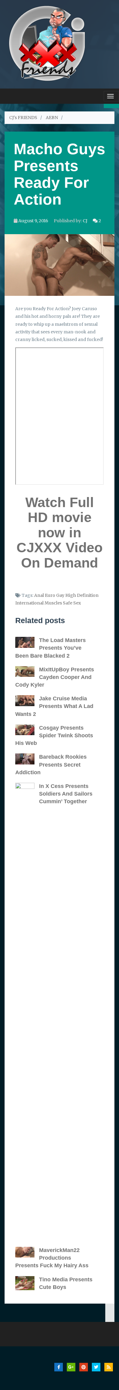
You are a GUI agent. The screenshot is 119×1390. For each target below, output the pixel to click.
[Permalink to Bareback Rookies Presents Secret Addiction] (27, 758)
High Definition (82, 595)
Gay (60, 595)
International (29, 603)
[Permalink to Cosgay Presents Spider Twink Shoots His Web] (27, 729)
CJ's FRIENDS (23, 117)
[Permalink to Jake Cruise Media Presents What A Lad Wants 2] (27, 700)
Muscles (53, 603)
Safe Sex (72, 603)
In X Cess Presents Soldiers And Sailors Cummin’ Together (65, 793)
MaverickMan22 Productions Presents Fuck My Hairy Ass (51, 1257)
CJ (85, 220)
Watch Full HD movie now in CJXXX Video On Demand (59, 533)
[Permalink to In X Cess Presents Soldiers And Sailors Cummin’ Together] (27, 1012)
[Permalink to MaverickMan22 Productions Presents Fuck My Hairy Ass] (27, 1252)
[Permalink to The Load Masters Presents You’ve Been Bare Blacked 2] (27, 642)
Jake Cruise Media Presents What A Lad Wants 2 (54, 706)
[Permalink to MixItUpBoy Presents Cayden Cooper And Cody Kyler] (27, 671)
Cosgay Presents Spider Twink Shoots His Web (54, 735)
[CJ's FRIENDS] (47, 42)
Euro (50, 595)
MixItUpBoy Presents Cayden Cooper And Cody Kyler (54, 677)
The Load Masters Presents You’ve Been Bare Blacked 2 (50, 648)
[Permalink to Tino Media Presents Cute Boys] (27, 1283)
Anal (39, 595)
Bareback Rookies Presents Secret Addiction (51, 764)
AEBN (52, 117)
